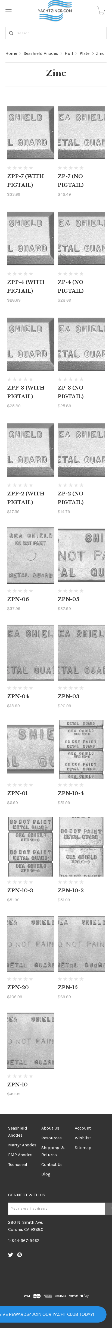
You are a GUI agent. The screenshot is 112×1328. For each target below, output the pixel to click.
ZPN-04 (18, 697)
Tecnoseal (17, 1164)
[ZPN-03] (81, 652)
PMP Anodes (20, 1154)
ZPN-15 (68, 988)
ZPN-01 (17, 793)
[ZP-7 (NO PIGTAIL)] (81, 133)
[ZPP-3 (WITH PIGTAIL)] (31, 344)
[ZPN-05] (81, 556)
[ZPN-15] (81, 944)
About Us (50, 1128)
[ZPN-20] (31, 944)
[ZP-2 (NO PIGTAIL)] (81, 450)
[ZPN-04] (31, 652)
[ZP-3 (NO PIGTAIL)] (81, 344)
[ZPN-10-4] (81, 750)
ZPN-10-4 (71, 793)
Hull (69, 53)
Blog (46, 1174)
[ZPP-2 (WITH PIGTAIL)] (31, 450)
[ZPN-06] (31, 556)
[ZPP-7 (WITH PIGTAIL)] (31, 133)
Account (83, 1128)
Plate (84, 53)
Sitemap (83, 1147)
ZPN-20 (18, 988)
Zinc (100, 53)
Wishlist (83, 1137)
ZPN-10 (17, 1085)
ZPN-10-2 (71, 891)
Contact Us (52, 1164)
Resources (51, 1137)
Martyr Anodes (22, 1144)
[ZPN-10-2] (81, 847)
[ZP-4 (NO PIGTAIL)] (81, 238)
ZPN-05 (68, 599)
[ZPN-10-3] (31, 847)
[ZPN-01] (31, 750)
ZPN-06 (18, 599)
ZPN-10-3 (20, 891)
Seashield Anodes (41, 53)
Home (11, 53)
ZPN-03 (68, 697)
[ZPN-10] (31, 1041)
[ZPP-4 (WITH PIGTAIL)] (31, 238)
